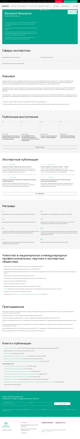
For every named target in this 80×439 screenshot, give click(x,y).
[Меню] (54, 6)
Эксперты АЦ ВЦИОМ (32, 6)
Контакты (47, 6)
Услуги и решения (22, 6)
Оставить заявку (62, 403)
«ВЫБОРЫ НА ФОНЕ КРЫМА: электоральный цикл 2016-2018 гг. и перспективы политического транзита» (29, 382)
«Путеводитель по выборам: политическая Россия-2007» (17, 371)
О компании (14, 6)
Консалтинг (58, 1)
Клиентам (5, 1)
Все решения (24, 422)
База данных (28, 1)
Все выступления (40, 147)
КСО (49, 1)
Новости (22, 1)
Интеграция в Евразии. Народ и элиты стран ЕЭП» (16, 356)
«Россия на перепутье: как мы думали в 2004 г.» (15, 366)
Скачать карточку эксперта (72, 13)
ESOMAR (6, 289)
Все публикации (40, 193)
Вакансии (45, 1)
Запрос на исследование (70, 1)
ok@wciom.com (60, 422)
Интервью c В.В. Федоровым (11, 348)
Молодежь (39, 1)
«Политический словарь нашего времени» (14, 368)
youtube (49, 431)
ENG (53, 1)
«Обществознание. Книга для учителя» (13, 358)
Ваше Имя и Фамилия (9, 402)
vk (52, 431)
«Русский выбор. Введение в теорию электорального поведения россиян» (22, 361)
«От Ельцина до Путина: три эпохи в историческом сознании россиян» (21, 374)
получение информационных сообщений (56, 409)
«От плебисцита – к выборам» (11, 379)
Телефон (31, 402)
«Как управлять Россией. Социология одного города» (17, 376)
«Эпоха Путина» (7, 353)
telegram (43, 431)
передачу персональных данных (35, 409)
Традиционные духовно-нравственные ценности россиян (16, 166)
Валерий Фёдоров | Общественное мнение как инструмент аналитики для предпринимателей (11, 137)
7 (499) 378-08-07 (47, 422)
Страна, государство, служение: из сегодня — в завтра (54, 166)
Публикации (41, 6)
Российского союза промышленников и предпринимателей (27, 294)
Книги (34, 1)
